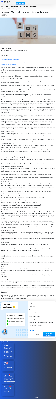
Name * (31, 303)
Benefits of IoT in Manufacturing (8, 64)
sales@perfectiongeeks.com (9, 381)
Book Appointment (20, 3)
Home (2, 6)
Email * (31, 310)
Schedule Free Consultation (49, 334)
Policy (36, 397)
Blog (7, 6)
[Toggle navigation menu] (3, 4)
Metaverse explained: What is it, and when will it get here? (15, 62)
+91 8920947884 (8, 356)
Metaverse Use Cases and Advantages (10, 59)
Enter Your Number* (35, 316)
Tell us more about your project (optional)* (41, 322)
